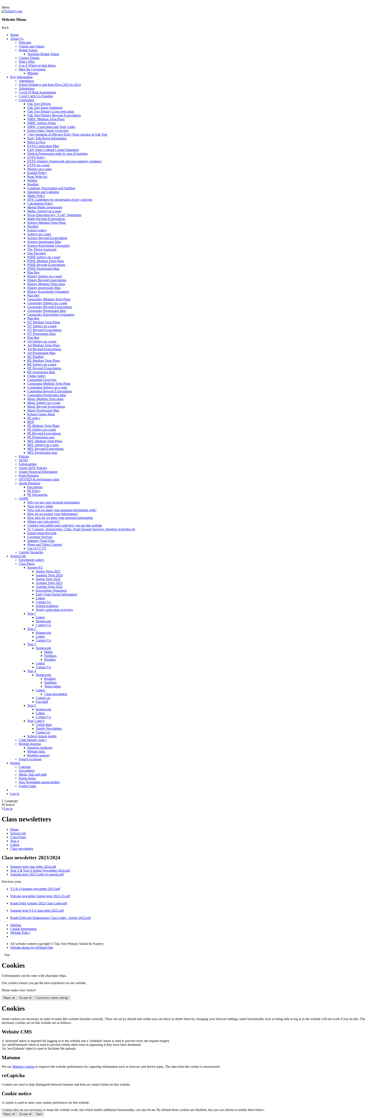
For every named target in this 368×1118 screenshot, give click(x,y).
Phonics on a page (39, 169)
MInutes (32, 73)
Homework (43, 621)
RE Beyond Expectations (44, 368)
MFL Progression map (42, 452)
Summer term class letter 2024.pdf (33, 866)
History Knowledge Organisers (48, 291)
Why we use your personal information (53, 502)
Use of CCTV (36, 548)
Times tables (52, 686)
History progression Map (44, 288)
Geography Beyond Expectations (49, 307)
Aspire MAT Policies (33, 468)
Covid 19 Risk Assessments (37, 92)
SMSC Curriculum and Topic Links (51, 127)
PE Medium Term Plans (43, 426)
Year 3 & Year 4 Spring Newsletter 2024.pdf (40, 870)
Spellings (50, 655)
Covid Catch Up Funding (36, 96)
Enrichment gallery (31, 560)
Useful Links (27, 786)
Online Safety (36, 376)
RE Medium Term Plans (43, 360)
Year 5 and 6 (35, 721)
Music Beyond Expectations (46, 406)
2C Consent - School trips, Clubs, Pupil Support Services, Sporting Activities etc (81, 529)
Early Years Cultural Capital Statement (53, 150)
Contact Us (43, 602)
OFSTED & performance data (39, 479)
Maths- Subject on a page (44, 211)
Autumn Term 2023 (49, 583)
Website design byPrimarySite (31, 947)
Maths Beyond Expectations (46, 219)
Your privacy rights (40, 506)
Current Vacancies (31, 552)
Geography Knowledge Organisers (50, 314)
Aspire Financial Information (38, 472)
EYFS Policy (36, 157)
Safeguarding (28, 464)
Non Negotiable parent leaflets (39, 782)
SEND (23, 460)
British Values (28, 50)
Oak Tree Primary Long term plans (50, 111)
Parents (15, 763)
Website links (36, 751)
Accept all (25, 997)
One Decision (36, 253)
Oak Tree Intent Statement (44, 107)
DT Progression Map (41, 334)
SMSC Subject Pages (41, 123)
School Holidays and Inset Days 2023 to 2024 (50, 84)
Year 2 (31, 629)
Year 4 (31, 671)
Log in (14, 793)
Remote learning (30, 744)
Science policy (37, 230)
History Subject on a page (44, 276)
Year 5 (31, 705)
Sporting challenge (39, 747)
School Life (18, 556)
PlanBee (33, 226)
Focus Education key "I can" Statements (54, 215)
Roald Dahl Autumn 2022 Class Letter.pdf (38, 903)
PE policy (33, 418)
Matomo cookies (23, 1066)
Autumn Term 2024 (49, 586)
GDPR (23, 498)
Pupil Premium (29, 475)
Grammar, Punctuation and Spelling (51, 188)
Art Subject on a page (41, 341)
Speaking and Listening (43, 192)
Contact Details (29, 58)
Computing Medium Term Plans (48, 383)
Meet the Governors (32, 69)
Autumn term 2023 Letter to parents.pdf (37, 874)
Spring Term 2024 (48, 579)
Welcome (25, 42)
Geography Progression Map (46, 311)
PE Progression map (41, 437)
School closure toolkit (41, 736)
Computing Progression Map (46, 395)
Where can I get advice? (43, 521)
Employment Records (41, 533)
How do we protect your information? (52, 514)
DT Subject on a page (42, 326)
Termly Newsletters (49, 728)
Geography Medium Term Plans (48, 299)
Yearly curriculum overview (54, 609)
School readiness (47, 606)
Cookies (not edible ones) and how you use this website (64, 525)
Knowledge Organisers (51, 590)
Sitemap (15, 925)
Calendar (25, 767)
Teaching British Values (43, 54)
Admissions (26, 88)
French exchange (30, 759)
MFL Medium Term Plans (44, 441)
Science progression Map (44, 242)
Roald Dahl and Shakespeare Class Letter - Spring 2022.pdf (50, 918)
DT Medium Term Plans (43, 322)
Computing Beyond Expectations (49, 391)
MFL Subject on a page (43, 445)
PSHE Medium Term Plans (45, 261)
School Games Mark (41, 414)
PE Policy (34, 491)
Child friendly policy (33, 740)
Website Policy (20, 932)
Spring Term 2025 (48, 571)
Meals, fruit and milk (33, 774)
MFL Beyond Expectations (45, 449)
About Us (16, 38)
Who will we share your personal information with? (61, 510)
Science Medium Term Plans (46, 222)
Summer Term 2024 (49, 575)
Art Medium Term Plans (43, 345)
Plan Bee (33, 272)
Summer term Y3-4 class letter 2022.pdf (37, 910)
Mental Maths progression (44, 207)
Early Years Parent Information (56, 594)
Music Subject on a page (43, 403)
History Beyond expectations (46, 280)
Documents (35, 487)
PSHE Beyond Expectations (46, 265)
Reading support (38, 755)
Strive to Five (36, 142)
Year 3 (31, 644)
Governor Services (39, 537)
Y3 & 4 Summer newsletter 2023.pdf (35, 889)
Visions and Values (31, 46)
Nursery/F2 (35, 567)
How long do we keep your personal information (60, 518)
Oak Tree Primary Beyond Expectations (54, 115)
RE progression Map (41, 372)
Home (14, 35)
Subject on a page (39, 234)
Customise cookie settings (52, 997)
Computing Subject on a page (47, 387)
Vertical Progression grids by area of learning (57, 153)
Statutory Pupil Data (41, 540)
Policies (24, 456)
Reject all (9, 997)
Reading (33, 184)
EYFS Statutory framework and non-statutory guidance (64, 161)
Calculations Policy (40, 203)
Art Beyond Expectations (44, 349)
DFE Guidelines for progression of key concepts (59, 199)
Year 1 (31, 613)
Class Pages (27, 563)
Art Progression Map (41, 353)
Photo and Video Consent (44, 544)
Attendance (26, 81)
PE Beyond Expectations (44, 433)
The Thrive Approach (41, 249)
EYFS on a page (38, 165)
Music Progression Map (43, 410)
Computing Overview (42, 380)
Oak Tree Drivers (39, 104)
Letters (40, 598)
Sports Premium (29, 483)
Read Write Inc (37, 176)
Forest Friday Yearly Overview (48, 130)
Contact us (43, 698)
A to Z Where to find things (37, 65)
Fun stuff (42, 701)
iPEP (30, 422)
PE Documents (37, 495)
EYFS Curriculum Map (43, 146)
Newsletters (26, 770)
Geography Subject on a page (47, 303)
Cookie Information (23, 929)
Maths (48, 652)
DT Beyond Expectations (44, 330)
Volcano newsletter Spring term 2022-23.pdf (40, 896)
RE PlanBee (35, 357)
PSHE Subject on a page (43, 257)
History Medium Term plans (46, 284)
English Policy (37, 173)
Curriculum (26, 100)
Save (39, 1114)
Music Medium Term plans (45, 399)
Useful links (44, 724)
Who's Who (27, 61)
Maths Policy (36, 196)
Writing (32, 180)
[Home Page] (12, 11)
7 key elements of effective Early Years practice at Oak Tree (67, 134)
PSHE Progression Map (43, 268)
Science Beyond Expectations (47, 238)
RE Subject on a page (41, 364)
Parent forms (27, 778)
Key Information (21, 77)
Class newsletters (55, 694)
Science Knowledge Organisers (48, 245)
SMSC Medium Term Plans (46, 119)
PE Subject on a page (41, 429)
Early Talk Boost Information (47, 138)
